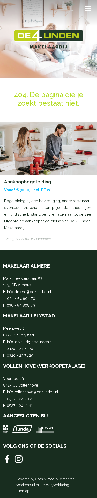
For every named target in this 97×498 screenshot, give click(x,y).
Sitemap (22, 491)
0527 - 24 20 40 (21, 398)
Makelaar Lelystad (29, 315)
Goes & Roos (44, 479)
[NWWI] (45, 428)
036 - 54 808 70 (21, 298)
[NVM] (5, 428)
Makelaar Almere (26, 266)
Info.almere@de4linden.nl (29, 291)
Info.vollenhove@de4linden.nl (32, 392)
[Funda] (22, 428)
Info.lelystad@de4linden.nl (30, 342)
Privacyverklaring (55, 485)
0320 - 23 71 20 (19, 348)
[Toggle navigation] (88, 8)
